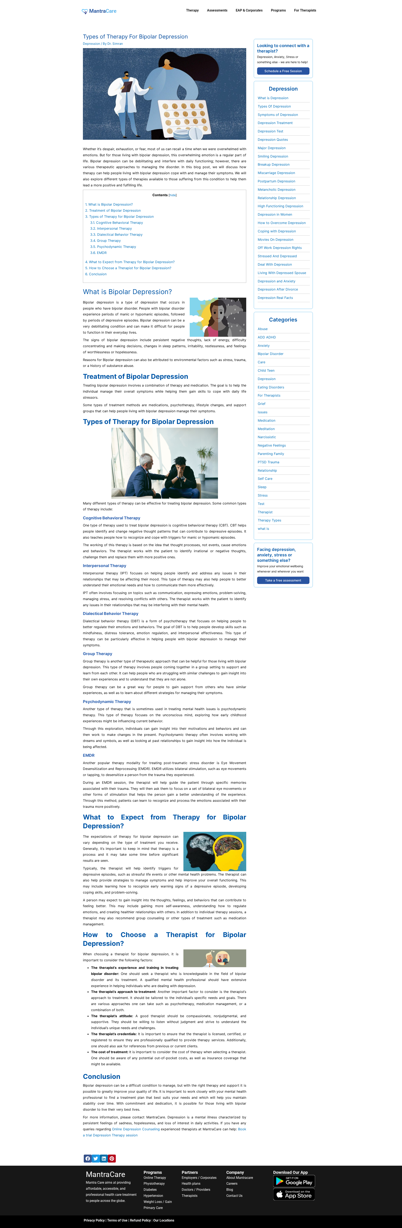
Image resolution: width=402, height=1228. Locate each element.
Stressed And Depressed (277, 256)
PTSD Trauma (268, 462)
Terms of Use (117, 1220)
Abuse (263, 329)
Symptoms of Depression (278, 115)
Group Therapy (105, 240)
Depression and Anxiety (276, 281)
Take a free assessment (283, 580)
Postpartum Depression (276, 181)
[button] (88, 1159)
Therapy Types (269, 520)
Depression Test (270, 131)
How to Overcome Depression (282, 223)
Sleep (262, 487)
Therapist (265, 512)
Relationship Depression (277, 198)
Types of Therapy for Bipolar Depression (119, 216)
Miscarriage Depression (276, 173)
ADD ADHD (267, 337)
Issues (262, 412)
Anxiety (264, 345)
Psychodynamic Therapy (113, 247)
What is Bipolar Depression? (109, 204)
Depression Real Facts (275, 298)
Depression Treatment (275, 123)
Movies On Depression (275, 239)
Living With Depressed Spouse (282, 273)
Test (261, 504)
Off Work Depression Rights (280, 248)
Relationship (267, 470)
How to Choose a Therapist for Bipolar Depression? (128, 268)
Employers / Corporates (199, 1178)
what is (263, 528)
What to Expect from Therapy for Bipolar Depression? (130, 262)
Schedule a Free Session (283, 71)
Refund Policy (140, 1220)
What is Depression (273, 98)
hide (173, 195)
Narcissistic (267, 437)
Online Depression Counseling (136, 1129)
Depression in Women (275, 214)
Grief (261, 404)
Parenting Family (271, 454)
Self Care (265, 478)
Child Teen (266, 370)
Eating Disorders (271, 387)
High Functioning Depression (280, 206)
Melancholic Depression (276, 189)
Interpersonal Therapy (111, 228)
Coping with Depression (277, 231)
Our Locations (163, 1220)
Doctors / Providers (196, 1190)
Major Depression (272, 148)
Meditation (266, 429)
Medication (266, 420)
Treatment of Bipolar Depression (113, 210)
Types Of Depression (274, 106)
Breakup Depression (274, 164)
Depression (91, 44)
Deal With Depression (275, 264)
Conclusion (96, 274)
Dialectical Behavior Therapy (116, 234)
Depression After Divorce (278, 289)
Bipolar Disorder (270, 354)
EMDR (98, 253)
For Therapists (269, 395)
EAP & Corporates (249, 10)
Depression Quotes (273, 139)
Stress (263, 495)
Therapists (189, 1196)
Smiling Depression (273, 156)
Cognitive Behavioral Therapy (116, 222)
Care (261, 362)
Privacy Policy (94, 1220)
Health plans (191, 1184)
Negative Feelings (272, 445)
